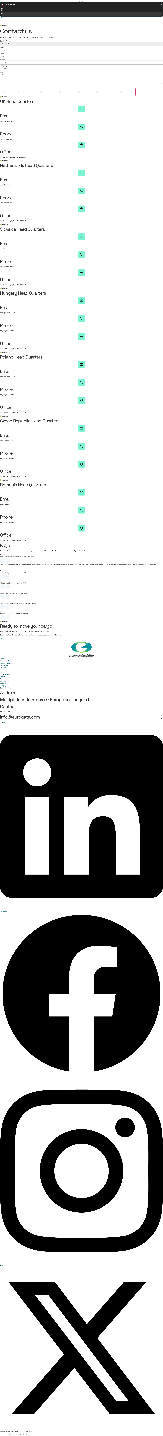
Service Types (5, 41)
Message (3, 72)
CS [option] (2, 14)
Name (2, 47)
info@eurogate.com (20, 717)
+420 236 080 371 (6, 712)
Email (2, 53)
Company (3, 66)
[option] (81, 14)
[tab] (7, 92)
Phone (2, 59)
